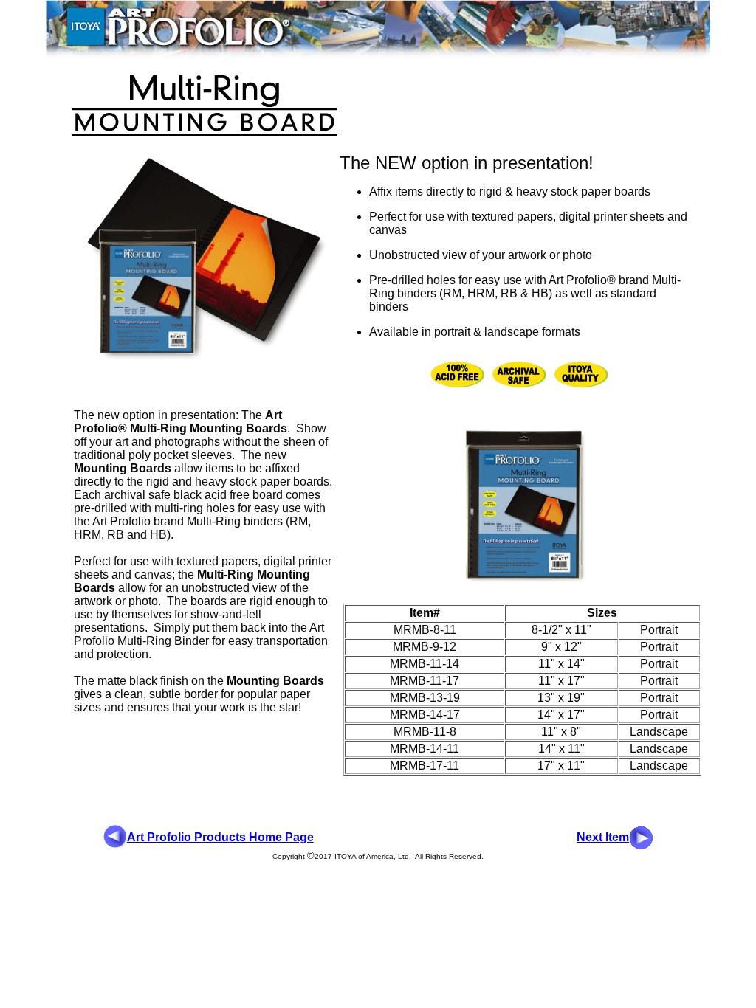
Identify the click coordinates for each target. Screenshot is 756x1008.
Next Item (603, 837)
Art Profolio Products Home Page (220, 837)
